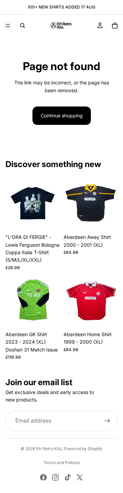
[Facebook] (43, 477)
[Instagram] (55, 477)
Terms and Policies (61, 462)
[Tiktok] (68, 477)
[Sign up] (107, 421)
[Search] (22, 25)
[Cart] (114, 25)
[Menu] (8, 25)
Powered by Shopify (83, 448)
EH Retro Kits (49, 448)
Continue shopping (62, 115)
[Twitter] (80, 477)
